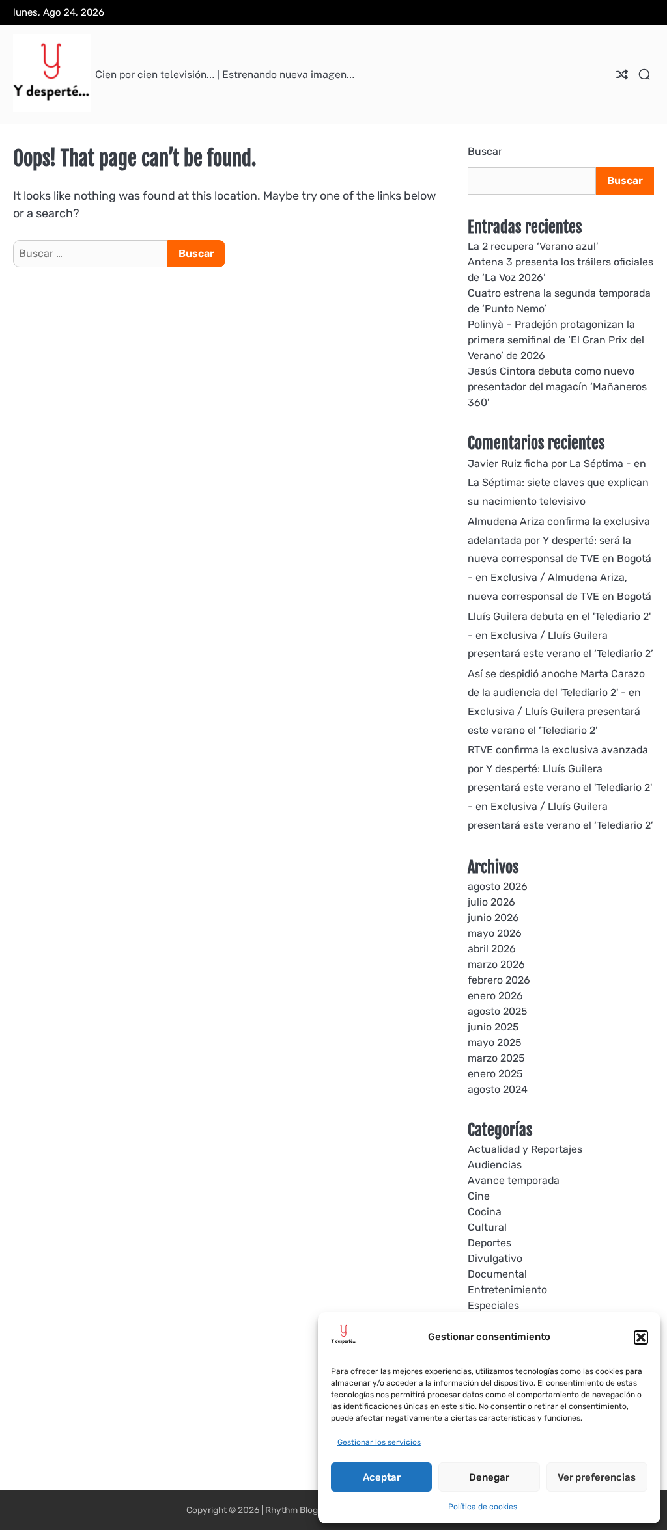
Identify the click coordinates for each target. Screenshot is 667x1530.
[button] (640, 1337)
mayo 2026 (495, 933)
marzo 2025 (496, 1058)
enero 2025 (495, 1073)
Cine (479, 1196)
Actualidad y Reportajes (525, 1149)
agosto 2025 (497, 1011)
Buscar (485, 151)
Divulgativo (495, 1258)
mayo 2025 (494, 1042)
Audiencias (495, 1165)
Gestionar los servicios (379, 1442)
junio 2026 (493, 917)
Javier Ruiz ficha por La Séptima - (549, 463)
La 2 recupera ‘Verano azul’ (533, 246)
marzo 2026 (496, 964)
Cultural (487, 1227)
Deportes (489, 1243)
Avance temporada (514, 1180)
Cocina (485, 1211)
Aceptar (382, 1477)
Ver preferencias (597, 1477)
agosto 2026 (498, 886)
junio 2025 (493, 1027)
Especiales (493, 1305)
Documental (497, 1274)
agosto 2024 (498, 1089)
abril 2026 (492, 949)
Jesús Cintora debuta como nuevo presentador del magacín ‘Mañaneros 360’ (557, 387)
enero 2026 (495, 995)
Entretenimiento (507, 1289)
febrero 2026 (499, 980)
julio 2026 (491, 902)
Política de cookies (482, 1506)
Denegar (489, 1477)
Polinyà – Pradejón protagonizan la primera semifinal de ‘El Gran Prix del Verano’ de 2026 (556, 340)
